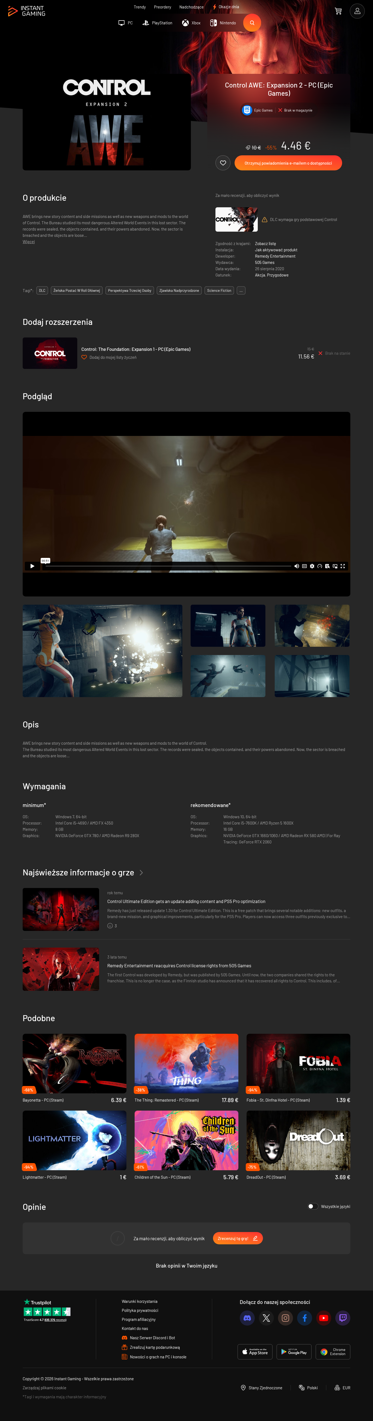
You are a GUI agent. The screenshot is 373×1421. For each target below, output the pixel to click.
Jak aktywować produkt (276, 249)
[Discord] (247, 1318)
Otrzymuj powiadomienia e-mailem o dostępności (288, 163)
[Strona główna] (26, 11)
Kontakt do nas (135, 1328)
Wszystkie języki (335, 1206)
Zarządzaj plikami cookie (44, 1387)
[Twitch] (342, 1318)
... (241, 290)
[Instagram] (285, 1318)
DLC (42, 290)
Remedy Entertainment (275, 256)
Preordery (162, 6)
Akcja (260, 274)
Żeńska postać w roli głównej (77, 290)
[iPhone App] (255, 1351)
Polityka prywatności (140, 1310)
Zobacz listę (265, 243)
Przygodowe (278, 274)
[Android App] (294, 1351)
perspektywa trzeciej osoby (129, 290)
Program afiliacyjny (139, 1319)
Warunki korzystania (140, 1301)
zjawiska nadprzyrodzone (179, 290)
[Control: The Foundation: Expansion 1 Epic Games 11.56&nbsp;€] (50, 353)
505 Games (264, 262)
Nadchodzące (191, 6)
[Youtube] (323, 1318)
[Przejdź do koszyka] (338, 11)
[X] (266, 1318)
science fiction (219, 290)
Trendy (140, 6)
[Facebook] (304, 1318)
